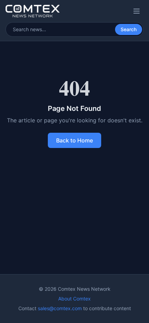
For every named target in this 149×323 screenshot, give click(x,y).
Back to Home (74, 140)
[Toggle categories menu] (136, 11)
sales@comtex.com (60, 308)
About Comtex (74, 299)
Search (129, 29)
